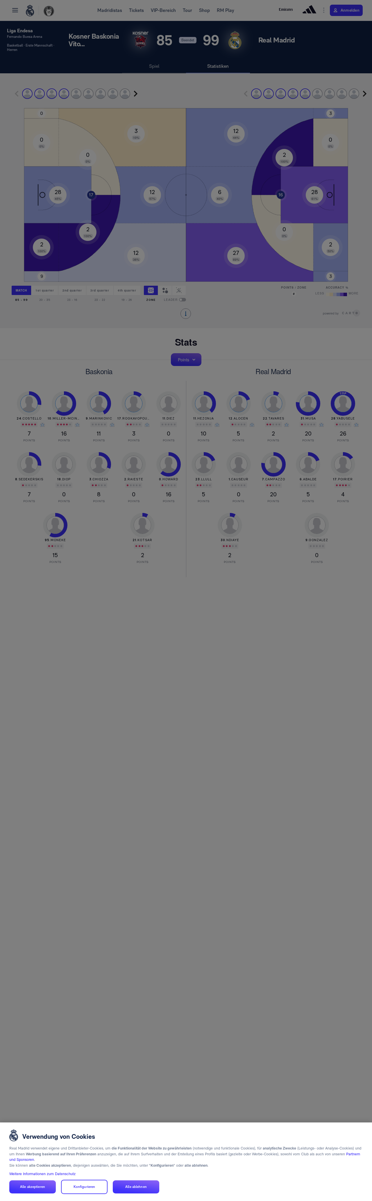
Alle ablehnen (136, 1187)
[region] (186, 1161)
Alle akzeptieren (32, 1187)
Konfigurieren (84, 1187)
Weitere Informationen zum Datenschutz (42, 1174)
